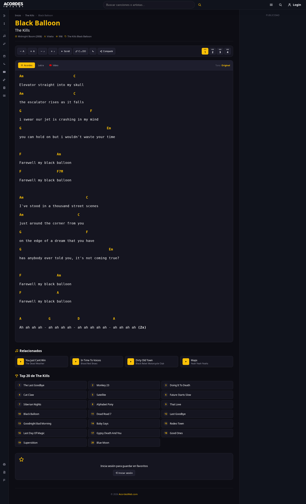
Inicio (18, 15)
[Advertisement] (273, 80)
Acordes (28, 65)
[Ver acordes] (4, 87)
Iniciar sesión (125, 472)
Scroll (67, 51)
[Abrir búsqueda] (280, 4)
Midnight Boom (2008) (30, 36)
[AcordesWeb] (18, 5)
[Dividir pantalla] (4, 95)
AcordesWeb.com (128, 494)
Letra (41, 65)
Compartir (108, 51)
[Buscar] (199, 5)
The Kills (29, 15)
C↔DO (82, 51)
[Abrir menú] (271, 4)
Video (55, 65)
